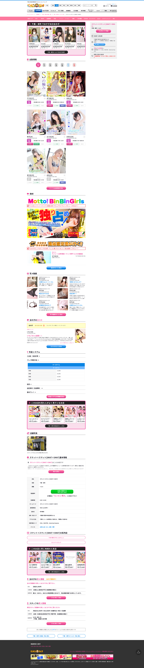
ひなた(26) (70, 137)
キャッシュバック (91, 10)
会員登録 (115, 6)
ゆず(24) (30, 137)
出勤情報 (49, 18)
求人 (114, 18)
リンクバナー (99, 651)
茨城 (60, 5)
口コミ (98, 10)
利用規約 (83, 651)
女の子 (42, 18)
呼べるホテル (113, 10)
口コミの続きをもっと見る (66, 342)
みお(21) (69, 98)
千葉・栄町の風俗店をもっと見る (56, 426)
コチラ (53, 629)
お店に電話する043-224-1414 (62, 491)
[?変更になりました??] (62, 282)
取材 (73, 18)
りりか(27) (30, 98)
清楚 (53, 527)
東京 (68, 5)
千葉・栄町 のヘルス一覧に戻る (71, 636)
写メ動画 (76, 10)
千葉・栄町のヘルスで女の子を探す (56, 52)
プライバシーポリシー (90, 651)
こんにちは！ (110, 4)
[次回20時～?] (62, 293)
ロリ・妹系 (49, 527)
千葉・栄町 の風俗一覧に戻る (41, 636)
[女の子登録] (45, 98)
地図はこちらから (100, 44)
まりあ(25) (50, 98)
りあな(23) (72, 279)
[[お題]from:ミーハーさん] (32, 282)
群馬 (79, 5)
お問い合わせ (110, 651)
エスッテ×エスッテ (56, 542)
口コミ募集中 (36, 105)
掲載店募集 (104, 651)
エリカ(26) (50, 137)
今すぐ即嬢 (61, 10)
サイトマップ (72, 651)
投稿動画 (68, 10)
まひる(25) (30, 175)
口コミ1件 (36, 143)
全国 (53, 5)
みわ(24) (49, 175)
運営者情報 (78, 651)
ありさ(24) (42, 279)
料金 (55, 18)
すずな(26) (42, 302)
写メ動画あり (49, 105)
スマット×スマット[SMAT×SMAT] (103, 25)
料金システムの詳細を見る (56, 396)
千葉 (57, 5)
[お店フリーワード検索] (96, 5)
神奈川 (71, 5)
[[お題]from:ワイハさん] (62, 305)
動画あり (62, 105)
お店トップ (30, 18)
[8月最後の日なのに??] (32, 305)
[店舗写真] (36, 443)
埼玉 (64, 5)
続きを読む (56, 471)
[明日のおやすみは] (32, 293)
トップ (30, 10)
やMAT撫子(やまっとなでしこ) (56, 537)
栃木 (75, 5)
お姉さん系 (42, 527)
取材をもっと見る (56, 268)
